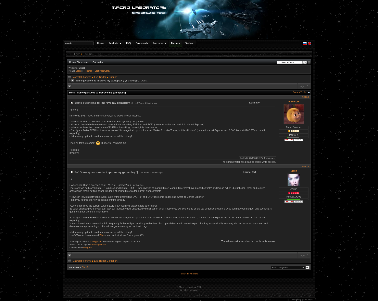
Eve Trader (100, 77)
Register (88, 71)
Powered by (185, 274)
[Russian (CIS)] (304, 44)
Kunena (194, 274)
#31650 (305, 97)
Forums (175, 43)
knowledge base (98, 244)
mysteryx (293, 101)
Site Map (189, 43)
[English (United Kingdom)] (309, 44)
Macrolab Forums (81, 77)
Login (78, 71)
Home (100, 43)
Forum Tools (299, 92)
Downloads (142, 43)
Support (113, 77)
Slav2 (294, 171)
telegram (87, 247)
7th (101, 235)
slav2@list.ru (96, 241)
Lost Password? (102, 71)
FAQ (128, 43)
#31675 (305, 166)
